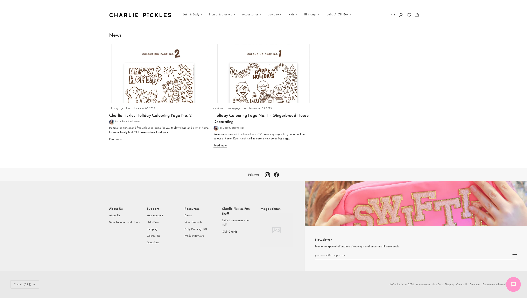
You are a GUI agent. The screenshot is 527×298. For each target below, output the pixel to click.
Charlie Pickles (399, 284)
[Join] (513, 254)
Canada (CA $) (22, 284)
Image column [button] (270, 209)
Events (188, 215)
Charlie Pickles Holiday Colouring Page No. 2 (150, 115)
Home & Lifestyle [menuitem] (220, 14)
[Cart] (417, 15)
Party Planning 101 (196, 229)
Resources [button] (191, 209)
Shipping (152, 229)
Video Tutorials (193, 222)
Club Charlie (229, 231)
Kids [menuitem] (291, 14)
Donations (153, 242)
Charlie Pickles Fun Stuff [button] (236, 211)
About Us (114, 215)
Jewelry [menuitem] (273, 14)
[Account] (401, 15)
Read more (115, 139)
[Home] (141, 15)
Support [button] (153, 209)
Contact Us (153, 236)
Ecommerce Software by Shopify (500, 284)
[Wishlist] (409, 15)
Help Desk (153, 222)
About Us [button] (116, 209)
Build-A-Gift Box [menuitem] (338, 14)
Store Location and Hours (124, 222)
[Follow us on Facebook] (276, 174)
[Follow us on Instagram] (267, 174)
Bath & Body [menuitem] (191, 14)
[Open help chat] (513, 284)
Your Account (155, 215)
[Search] (393, 15)
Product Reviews (194, 236)
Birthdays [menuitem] (310, 14)
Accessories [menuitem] (250, 14)
